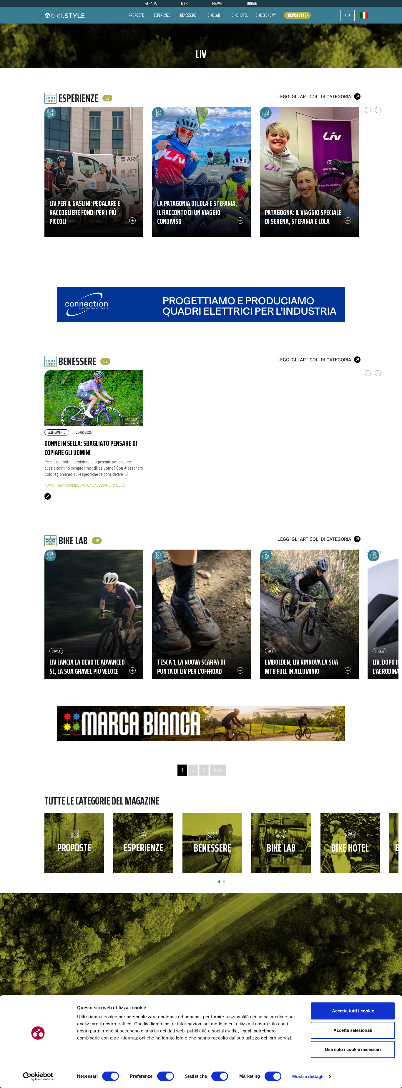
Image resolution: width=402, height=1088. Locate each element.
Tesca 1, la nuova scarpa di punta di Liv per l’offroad (191, 666)
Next (218, 770)
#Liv (60, 485)
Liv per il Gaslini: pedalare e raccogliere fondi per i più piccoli (84, 212)
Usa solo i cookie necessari (353, 1049)
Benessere (188, 15)
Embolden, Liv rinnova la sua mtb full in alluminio (301, 666)
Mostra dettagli (308, 1076)
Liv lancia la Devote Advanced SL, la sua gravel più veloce (87, 666)
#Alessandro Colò (108, 485)
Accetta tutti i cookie (353, 1010)
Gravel (56, 651)
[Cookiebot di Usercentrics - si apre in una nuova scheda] (38, 1076)
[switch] (165, 1076)
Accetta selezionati (352, 1030)
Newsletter (298, 15)
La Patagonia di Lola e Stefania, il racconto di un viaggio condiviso (197, 212)
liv (107, 98)
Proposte (136, 15)
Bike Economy (265, 15)
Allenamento (56, 432)
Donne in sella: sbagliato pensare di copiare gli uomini (90, 447)
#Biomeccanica (78, 485)
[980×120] (201, 304)
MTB (270, 651)
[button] (347, 15)
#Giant (50, 485)
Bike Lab (213, 15)
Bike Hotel (240, 15)
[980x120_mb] (201, 723)
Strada (379, 651)
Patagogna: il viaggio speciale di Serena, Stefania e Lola (303, 216)
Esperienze (162, 15)
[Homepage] (64, 15)
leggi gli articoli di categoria (314, 96)
